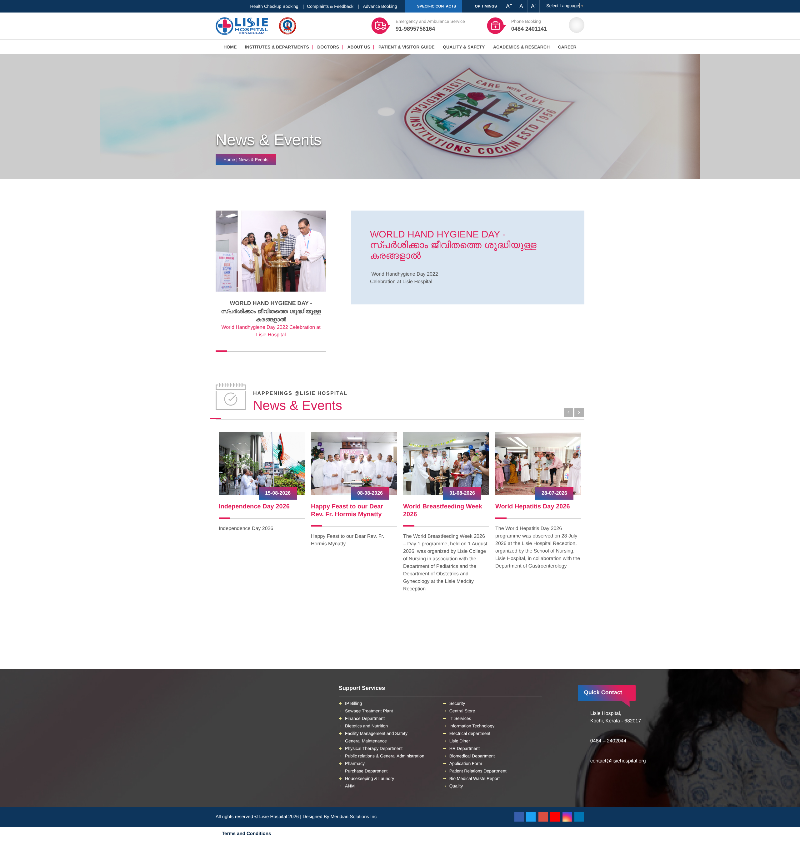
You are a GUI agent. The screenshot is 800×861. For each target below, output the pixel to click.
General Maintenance (366, 740)
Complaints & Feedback (330, 6)
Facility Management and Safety (376, 733)
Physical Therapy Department (373, 748)
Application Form (465, 763)
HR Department (464, 748)
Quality (456, 785)
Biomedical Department (472, 755)
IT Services (460, 718)
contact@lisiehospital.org (618, 761)
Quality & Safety (464, 46)
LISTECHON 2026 (521, 506)
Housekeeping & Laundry (369, 778)
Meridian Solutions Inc (354, 816)
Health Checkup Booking (274, 6)
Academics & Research (521, 46)
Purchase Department (366, 770)
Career (567, 46)
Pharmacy (355, 763)
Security (457, 703)
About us (358, 46)
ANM (350, 785)
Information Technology (472, 725)
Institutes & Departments (277, 46)
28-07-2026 (462, 493)
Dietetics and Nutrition (366, 725)
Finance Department (365, 718)
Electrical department (470, 733)
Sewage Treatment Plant (369, 710)
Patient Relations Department (478, 770)
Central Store (462, 710)
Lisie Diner (459, 740)
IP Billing (353, 703)
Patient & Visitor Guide (406, 46)
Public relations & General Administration (384, 755)
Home (230, 46)
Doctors (328, 46)
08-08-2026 (278, 493)
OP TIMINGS (485, 6)
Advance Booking (380, 6)
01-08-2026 (370, 493)
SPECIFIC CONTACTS (436, 6)
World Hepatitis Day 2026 (440, 506)
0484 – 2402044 (608, 741)
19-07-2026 (554, 493)
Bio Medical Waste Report (474, 778)
